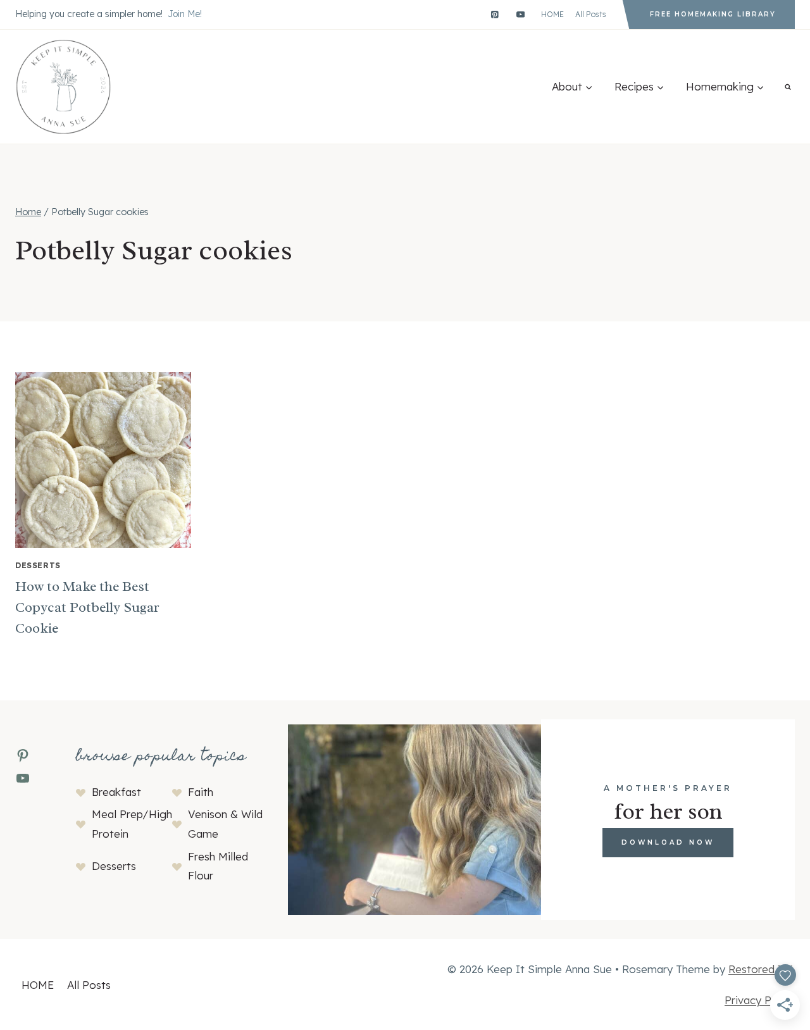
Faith (200, 791)
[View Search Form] (788, 86)
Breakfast (116, 791)
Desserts (38, 565)
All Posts (590, 14)
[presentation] (103, 460)
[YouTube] (520, 14)
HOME (552, 14)
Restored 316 (761, 969)
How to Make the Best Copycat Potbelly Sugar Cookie (87, 607)
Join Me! (185, 14)
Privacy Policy (760, 1000)
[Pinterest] (494, 14)
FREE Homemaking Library (713, 14)
